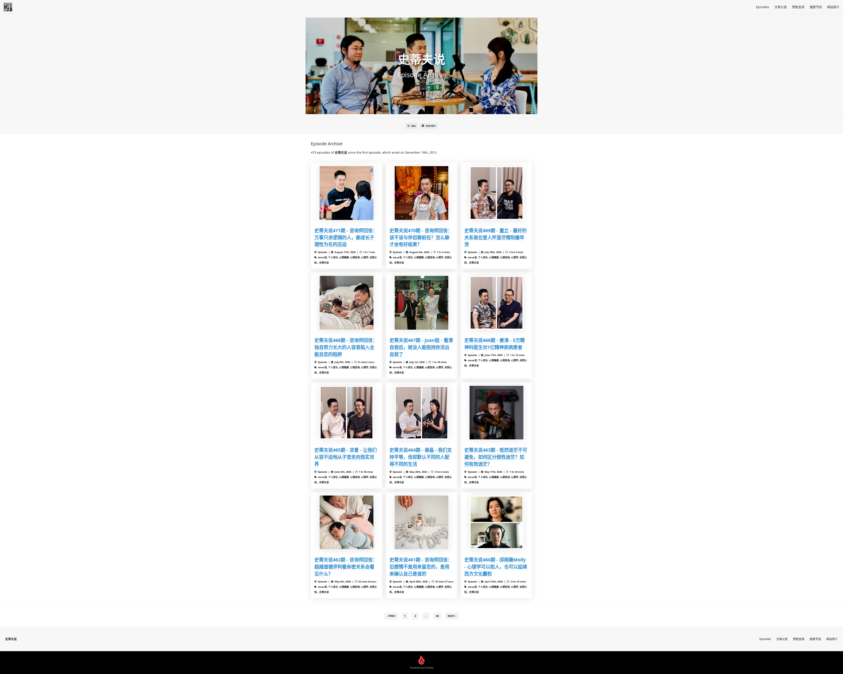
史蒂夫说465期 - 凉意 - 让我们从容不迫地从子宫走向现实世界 (345, 457)
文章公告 (781, 7)
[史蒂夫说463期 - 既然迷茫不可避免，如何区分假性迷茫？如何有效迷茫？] (496, 413)
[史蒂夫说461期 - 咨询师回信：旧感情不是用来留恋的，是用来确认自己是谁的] (421, 522)
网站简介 (833, 7)
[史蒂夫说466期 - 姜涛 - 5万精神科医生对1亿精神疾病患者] (496, 303)
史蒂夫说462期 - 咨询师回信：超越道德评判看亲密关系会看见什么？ (345, 566)
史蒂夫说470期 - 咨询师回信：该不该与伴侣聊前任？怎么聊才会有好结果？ (420, 237)
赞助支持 (798, 7)
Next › (452, 616)
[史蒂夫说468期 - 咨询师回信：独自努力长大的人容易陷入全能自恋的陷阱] (346, 303)
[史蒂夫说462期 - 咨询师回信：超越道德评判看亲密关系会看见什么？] (346, 522)
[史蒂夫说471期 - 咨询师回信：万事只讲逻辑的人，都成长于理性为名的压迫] (346, 193)
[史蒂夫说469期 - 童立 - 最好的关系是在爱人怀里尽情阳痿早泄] (496, 193)
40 (437, 616)
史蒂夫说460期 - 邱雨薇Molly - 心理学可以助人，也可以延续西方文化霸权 (495, 566)
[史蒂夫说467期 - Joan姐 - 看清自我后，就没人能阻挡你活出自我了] (421, 303)
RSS (413, 126)
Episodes (762, 7)
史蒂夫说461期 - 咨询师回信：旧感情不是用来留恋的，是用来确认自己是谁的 (420, 566)
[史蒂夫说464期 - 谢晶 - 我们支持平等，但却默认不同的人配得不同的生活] (421, 413)
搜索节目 (816, 7)
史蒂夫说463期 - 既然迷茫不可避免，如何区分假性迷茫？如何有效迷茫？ (495, 457)
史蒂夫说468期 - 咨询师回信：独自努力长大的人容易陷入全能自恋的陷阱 (345, 347)
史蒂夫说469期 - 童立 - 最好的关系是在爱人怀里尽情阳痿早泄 (495, 237)
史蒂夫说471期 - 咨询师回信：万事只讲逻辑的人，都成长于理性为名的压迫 (345, 237)
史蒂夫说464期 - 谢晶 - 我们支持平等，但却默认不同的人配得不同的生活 (420, 457)
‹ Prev (391, 616)
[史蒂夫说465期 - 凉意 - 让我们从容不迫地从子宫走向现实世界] (346, 413)
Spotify (431, 126)
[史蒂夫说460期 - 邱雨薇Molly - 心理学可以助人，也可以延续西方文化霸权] (496, 522)
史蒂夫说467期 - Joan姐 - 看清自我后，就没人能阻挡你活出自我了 (421, 347)
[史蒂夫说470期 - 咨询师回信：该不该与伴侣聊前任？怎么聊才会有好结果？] (421, 193)
